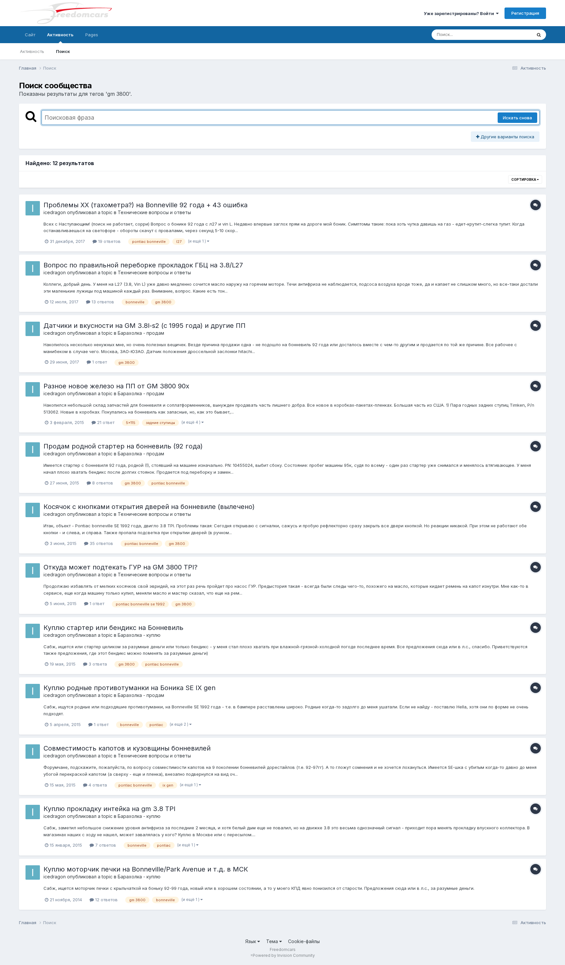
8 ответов (102, 482)
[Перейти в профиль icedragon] (33, 208)
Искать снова (517, 117)
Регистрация (525, 13)
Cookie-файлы (304, 941)
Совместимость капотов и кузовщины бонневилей (127, 748)
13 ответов (102, 301)
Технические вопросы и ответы (154, 212)
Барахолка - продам (141, 333)
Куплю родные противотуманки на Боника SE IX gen (129, 688)
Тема (272, 941)
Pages (91, 34)
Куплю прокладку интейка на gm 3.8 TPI (109, 809)
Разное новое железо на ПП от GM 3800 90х (116, 386)
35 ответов (100, 543)
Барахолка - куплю (139, 635)
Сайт (30, 34)
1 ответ (99, 361)
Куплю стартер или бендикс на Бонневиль (113, 628)
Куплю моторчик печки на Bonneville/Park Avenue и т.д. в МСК (145, 869)
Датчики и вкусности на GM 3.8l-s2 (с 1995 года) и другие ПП (144, 326)
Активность (60, 34)
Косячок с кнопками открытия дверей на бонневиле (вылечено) (149, 507)
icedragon (54, 212)
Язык (251, 941)
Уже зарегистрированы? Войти (460, 13)
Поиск (63, 51)
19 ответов (109, 241)
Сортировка (524, 179)
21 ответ (105, 422)
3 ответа (97, 664)
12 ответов (106, 899)
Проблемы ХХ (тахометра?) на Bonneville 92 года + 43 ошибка (145, 205)
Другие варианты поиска (506, 136)
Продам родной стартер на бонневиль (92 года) (123, 446)
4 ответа (97, 784)
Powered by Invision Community (284, 955)
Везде (517, 34)
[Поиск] (539, 34)
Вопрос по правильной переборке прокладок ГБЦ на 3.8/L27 (143, 265)
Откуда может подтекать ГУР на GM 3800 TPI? (120, 567)
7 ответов (105, 845)
